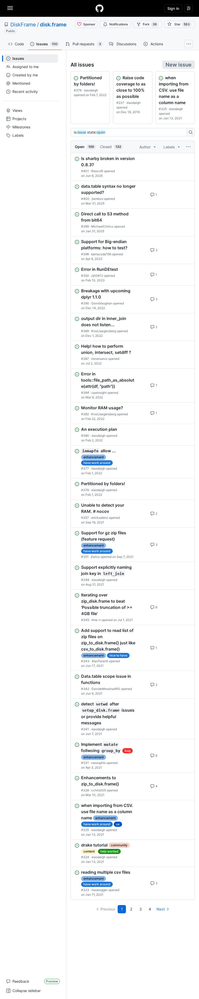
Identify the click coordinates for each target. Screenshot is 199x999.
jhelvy (95, 557)
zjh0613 (97, 276)
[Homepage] (99, 8)
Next (161, 909)
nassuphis (98, 762)
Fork (150, 24)
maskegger (99, 890)
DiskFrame (23, 24)
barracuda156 (101, 254)
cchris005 (98, 790)
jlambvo (97, 199)
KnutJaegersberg (103, 331)
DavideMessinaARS (105, 689)
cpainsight (98, 393)
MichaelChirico (102, 226)
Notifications (118, 24)
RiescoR (97, 171)
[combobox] (130, 132)
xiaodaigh (91, 90)
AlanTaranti (100, 661)
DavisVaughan (101, 303)
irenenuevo (99, 359)
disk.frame (53, 24)
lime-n (96, 620)
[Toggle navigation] (10, 8)
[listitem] (133, 167)
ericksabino (99, 518)
